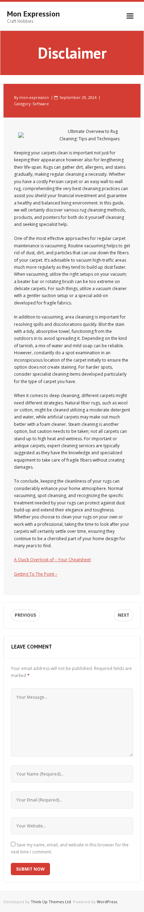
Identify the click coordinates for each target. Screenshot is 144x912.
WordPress (107, 901)
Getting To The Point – (35, 574)
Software (41, 103)
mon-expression (34, 97)
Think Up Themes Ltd (51, 901)
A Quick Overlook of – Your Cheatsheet (52, 560)
